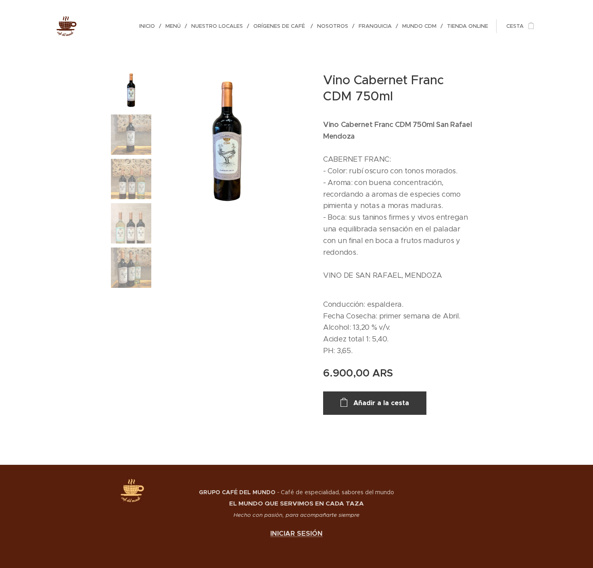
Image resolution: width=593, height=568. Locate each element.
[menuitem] (149, 26)
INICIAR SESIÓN (296, 533)
